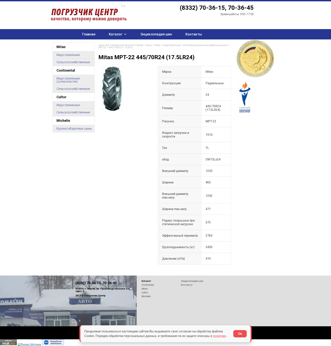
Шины (149, 45)
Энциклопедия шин (156, 34)
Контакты (193, 34)
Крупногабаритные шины (74, 128)
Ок (240, 333)
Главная (88, 34)
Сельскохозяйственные (73, 62)
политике (219, 336)
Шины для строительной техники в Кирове (120, 45)
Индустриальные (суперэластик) (68, 80)
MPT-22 (102, 47)
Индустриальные (68, 55)
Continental (66, 70)
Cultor (61, 97)
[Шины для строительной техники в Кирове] (105, 12)
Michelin (63, 121)
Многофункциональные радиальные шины (205, 45)
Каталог (115, 34)
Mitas (61, 47)
